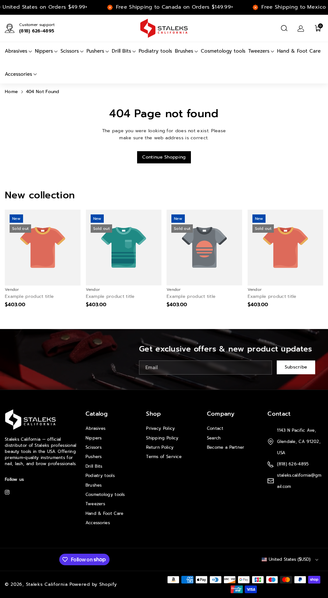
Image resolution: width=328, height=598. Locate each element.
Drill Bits (94, 466)
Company (220, 413)
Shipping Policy (162, 438)
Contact (215, 428)
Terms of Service (164, 457)
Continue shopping (163, 157)
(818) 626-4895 (36, 31)
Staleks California (47, 584)
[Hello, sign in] (301, 28)
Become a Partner (225, 447)
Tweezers (95, 504)
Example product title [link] (29, 296)
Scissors (94, 447)
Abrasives (96, 428)
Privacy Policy (160, 428)
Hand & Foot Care (105, 513)
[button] (284, 28)
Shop (153, 413)
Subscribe (296, 367)
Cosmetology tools (105, 494)
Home (11, 91)
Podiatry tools (100, 475)
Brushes (94, 485)
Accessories (98, 523)
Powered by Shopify (93, 584)
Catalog (97, 413)
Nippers (94, 438)
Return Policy (160, 447)
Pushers (94, 457)
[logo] (30, 419)
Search (214, 438)
